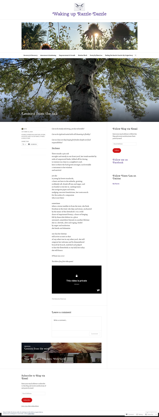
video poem (26, 138)
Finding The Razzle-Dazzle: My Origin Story (119, 55)
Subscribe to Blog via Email (33, 377)
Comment (94, 334)
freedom (31, 134)
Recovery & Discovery (30, 55)
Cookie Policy (31, 414)
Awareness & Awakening (48, 55)
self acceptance (34, 136)
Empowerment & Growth (67, 55)
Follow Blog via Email (125, 128)
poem (43, 134)
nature (37, 134)
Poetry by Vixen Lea (96, 55)
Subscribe (27, 400)
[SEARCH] (135, 55)
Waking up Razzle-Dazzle (79, 14)
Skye (25, 129)
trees (42, 136)
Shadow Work (82, 55)
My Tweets (116, 184)
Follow (117, 151)
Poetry (24, 109)
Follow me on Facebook (120, 161)
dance (24, 134)
